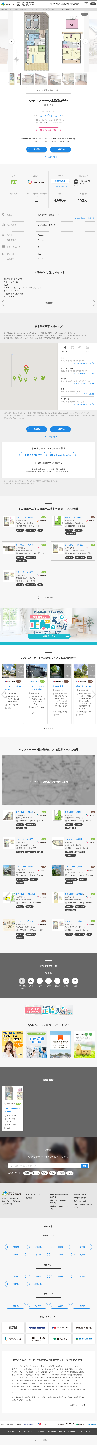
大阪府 (16, 1276)
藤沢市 (27, 1173)
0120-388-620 (33, 455)
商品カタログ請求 (80, 1201)
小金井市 (36, 1173)
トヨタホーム (36, 9)
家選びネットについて (23, 5)
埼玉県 (82, 1247)
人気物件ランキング (80, 1194)
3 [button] (48, 728)
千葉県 (60, 1247)
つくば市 (61, 1173)
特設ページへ (49, 636)
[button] (42, 378)
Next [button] (94, 694)
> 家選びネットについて (77, 1405)
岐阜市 (52, 9)
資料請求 (37, 149)
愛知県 (16, 1306)
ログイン (86, 4)
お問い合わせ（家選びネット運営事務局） (62, 1431)
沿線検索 (66, 4)
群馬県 (60, 1255)
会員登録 (93, 4)
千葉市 (52, 1173)
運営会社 (41, 1431)
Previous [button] (3, 694)
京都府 (60, 1276)
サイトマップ (85, 1431)
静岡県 (82, 1306)
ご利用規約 (10, 1431)
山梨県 (82, 1255)
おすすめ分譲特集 (80, 1198)
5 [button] (52, 728)
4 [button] (50, 728)
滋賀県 (82, 1276)
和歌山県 (38, 1284)
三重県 (60, 1306)
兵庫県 (38, 1276)
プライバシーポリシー (26, 1431)
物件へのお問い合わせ (62, 455)
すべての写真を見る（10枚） (48, 90)
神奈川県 (38, 1247)
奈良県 (16, 1284)
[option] (48, 41)
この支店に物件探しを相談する (49, 463)
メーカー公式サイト (48, 157)
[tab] (64, 348)
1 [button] (44, 728)
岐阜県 (45, 9)
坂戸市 (44, 1173)
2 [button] (46, 728)
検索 (84, 1166)
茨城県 (16, 1255)
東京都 (16, 1247)
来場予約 (61, 149)
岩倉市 (70, 1173)
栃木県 (38, 1255)
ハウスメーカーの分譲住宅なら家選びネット (16, 9)
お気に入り (77, 4)
